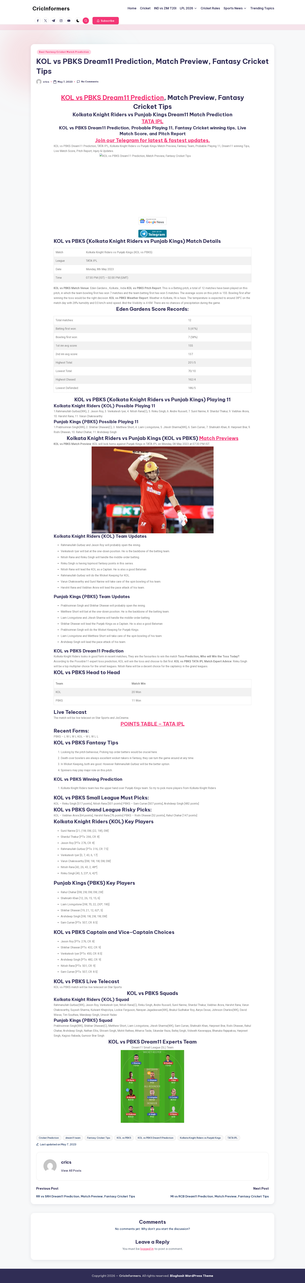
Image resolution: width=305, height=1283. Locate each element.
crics (66, 1162)
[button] (105, 20)
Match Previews (218, 438)
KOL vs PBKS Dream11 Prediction (112, 98)
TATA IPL (152, 121)
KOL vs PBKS (124, 1137)
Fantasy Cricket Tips (98, 1137)
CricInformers (51, 8)
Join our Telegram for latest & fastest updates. (152, 140)
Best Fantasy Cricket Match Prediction (64, 52)
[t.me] (54, 20)
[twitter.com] (46, 20)
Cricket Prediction (49, 1137)
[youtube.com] (69, 20)
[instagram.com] (62, 20)
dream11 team (72, 1137)
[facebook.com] (38, 20)
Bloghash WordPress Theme (191, 1276)
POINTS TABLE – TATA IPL (153, 724)
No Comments (89, 81)
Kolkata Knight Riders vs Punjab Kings (200, 1137)
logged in (147, 1249)
